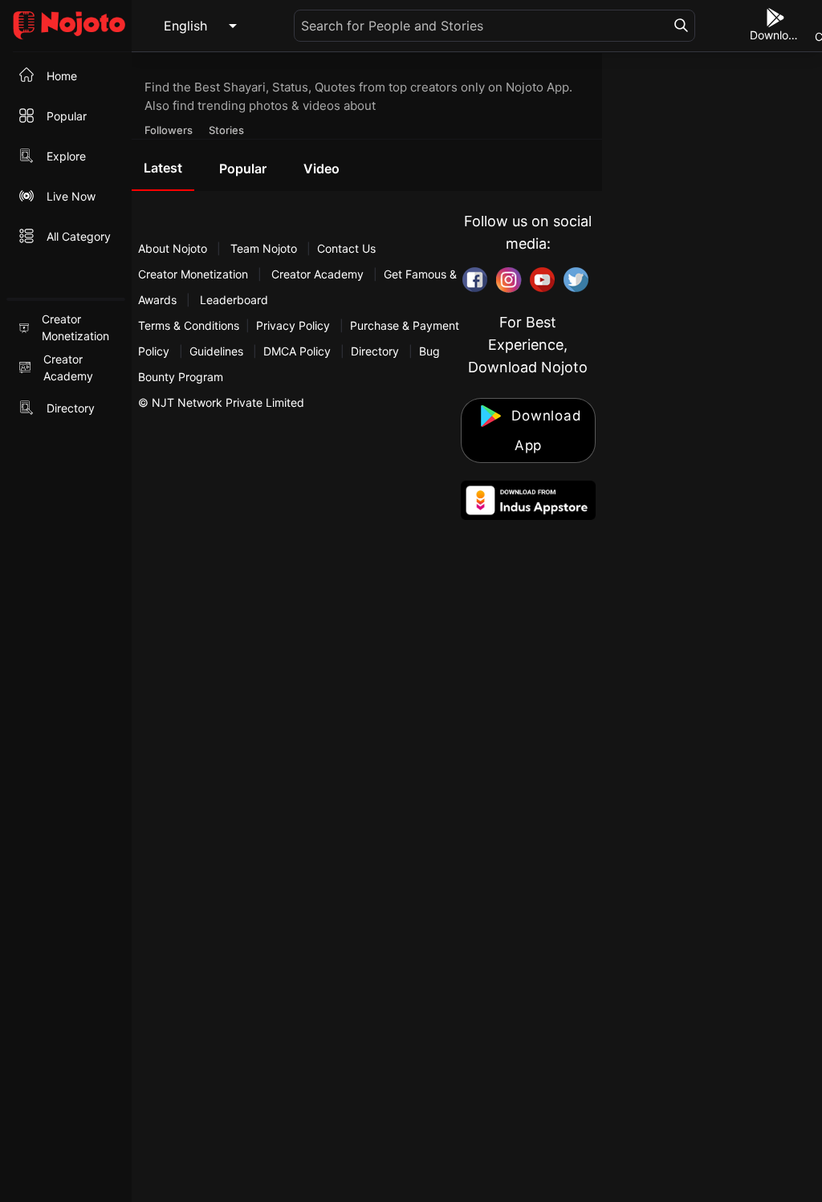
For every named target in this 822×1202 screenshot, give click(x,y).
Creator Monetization (194, 274)
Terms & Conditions (188, 325)
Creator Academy (317, 274)
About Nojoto (174, 248)
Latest (163, 168)
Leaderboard (234, 300)
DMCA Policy (297, 351)
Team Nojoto (263, 248)
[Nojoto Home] (66, 26)
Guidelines (216, 351)
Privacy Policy (293, 325)
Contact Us (346, 248)
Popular (243, 168)
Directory (375, 351)
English (185, 26)
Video (321, 168)
